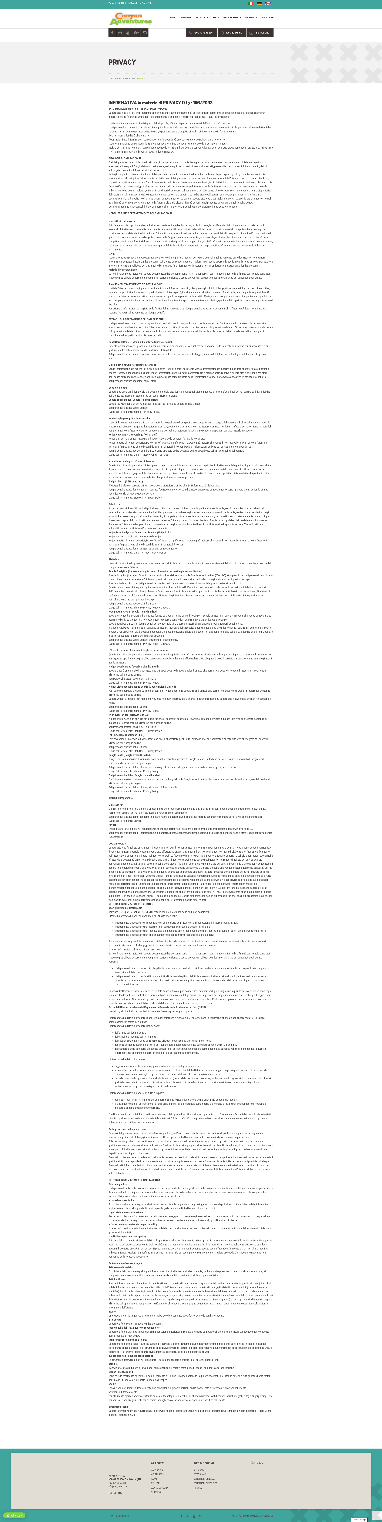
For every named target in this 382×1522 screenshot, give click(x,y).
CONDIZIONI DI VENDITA (205, 1483)
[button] (14, 1515)
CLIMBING (156, 1492)
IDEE (214, 17)
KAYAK (154, 1478)
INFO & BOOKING (230, 17)
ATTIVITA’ (200, 17)
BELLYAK (155, 1483)
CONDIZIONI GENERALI (204, 1478)
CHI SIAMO (250, 17)
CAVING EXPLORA (159, 1487)
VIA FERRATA (157, 1474)
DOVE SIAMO (268, 17)
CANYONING (185, 17)
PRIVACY (198, 1487)
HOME (172, 17)
